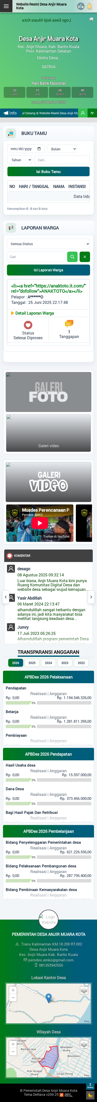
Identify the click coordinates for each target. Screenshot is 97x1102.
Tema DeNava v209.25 (41, 1094)
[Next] (91, 597)
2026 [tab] (15, 663)
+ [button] (13, 990)
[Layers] (84, 990)
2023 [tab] (64, 663)
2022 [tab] (81, 663)
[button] (83, 113)
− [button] (13, 997)
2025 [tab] (32, 663)
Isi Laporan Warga (48, 270)
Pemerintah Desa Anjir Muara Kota (50, 1090)
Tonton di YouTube (56, 536)
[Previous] (5, 597)
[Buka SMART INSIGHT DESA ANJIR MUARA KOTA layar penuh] (92, 113)
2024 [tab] (48, 663)
